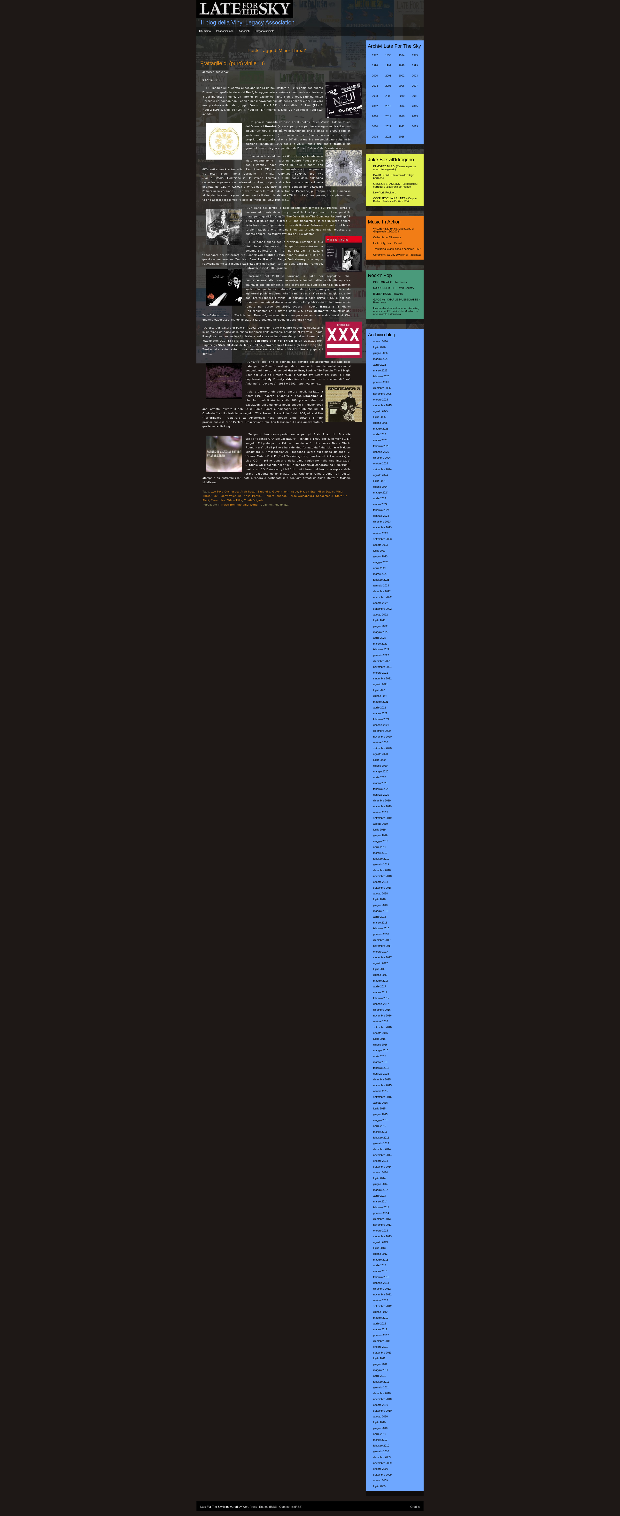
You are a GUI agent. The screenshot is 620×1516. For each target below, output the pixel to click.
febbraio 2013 (381, 1277)
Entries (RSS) (268, 1506)
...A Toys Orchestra (225, 491)
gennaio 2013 (381, 1282)
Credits (415, 1506)
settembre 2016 (382, 1027)
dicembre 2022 (382, 591)
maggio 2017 (380, 980)
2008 (375, 95)
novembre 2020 (382, 736)
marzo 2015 (380, 1131)
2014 (401, 106)
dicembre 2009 (382, 1457)
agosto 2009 (380, 1480)
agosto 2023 (380, 544)
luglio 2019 (379, 829)
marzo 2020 (380, 783)
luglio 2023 (379, 550)
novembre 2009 (382, 1463)
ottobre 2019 (380, 812)
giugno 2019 (380, 835)
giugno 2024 (380, 486)
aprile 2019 (379, 847)
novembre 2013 (382, 1224)
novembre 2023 (382, 527)
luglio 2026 (379, 347)
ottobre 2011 (380, 1346)
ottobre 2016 (380, 1021)
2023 (415, 126)
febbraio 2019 (381, 858)
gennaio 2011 (381, 1387)
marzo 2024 (380, 504)
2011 (415, 95)
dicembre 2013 (382, 1218)
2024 (375, 136)
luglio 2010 (379, 1422)
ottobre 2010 (380, 1404)
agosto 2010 (380, 1416)
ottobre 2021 (380, 672)
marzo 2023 (380, 573)
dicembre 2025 (382, 387)
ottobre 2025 (380, 399)
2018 (401, 116)
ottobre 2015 (380, 1091)
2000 (375, 75)
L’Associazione (224, 31)
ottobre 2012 (380, 1300)
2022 (401, 126)
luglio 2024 (379, 480)
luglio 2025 (379, 417)
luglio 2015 (379, 1108)
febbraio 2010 (381, 1445)
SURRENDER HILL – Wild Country (393, 287)
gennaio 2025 (381, 451)
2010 (401, 95)
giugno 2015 (380, 1114)
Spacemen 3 (324, 495)
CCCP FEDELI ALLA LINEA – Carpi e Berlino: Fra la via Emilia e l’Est (395, 200)
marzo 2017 (380, 992)
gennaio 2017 (381, 1003)
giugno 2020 (380, 765)
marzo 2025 (380, 440)
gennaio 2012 (381, 1335)
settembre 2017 (382, 957)
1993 (388, 55)
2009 (388, 95)
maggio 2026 (380, 358)
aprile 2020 (379, 777)
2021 (388, 126)
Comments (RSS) (290, 1506)
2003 (415, 75)
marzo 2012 (380, 1329)
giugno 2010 (380, 1428)
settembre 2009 (382, 1474)
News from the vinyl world (239, 504)
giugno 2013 (380, 1253)
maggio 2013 (380, 1259)
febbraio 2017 (381, 998)
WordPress (249, 1506)
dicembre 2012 (382, 1288)
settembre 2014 (382, 1166)
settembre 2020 (382, 748)
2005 (388, 85)
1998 (401, 65)
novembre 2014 (382, 1155)
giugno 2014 (380, 1184)
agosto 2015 (380, 1102)
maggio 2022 (380, 632)
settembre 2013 (382, 1236)
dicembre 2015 (382, 1079)
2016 (375, 116)
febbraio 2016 (381, 1067)
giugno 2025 (380, 422)
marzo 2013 (380, 1271)
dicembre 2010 (382, 1393)
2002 (401, 75)
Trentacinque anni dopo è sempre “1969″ (397, 248)
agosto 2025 (380, 411)
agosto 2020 (380, 754)
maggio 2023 (380, 562)
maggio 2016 (380, 1050)
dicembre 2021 (382, 661)
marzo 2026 (380, 370)
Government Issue (285, 491)
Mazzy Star (308, 491)
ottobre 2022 (380, 602)
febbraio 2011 (381, 1381)
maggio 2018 (380, 910)
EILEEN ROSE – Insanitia (388, 293)
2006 (401, 85)
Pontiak (257, 495)
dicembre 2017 (382, 940)
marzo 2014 (380, 1201)
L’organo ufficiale (264, 31)
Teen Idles (218, 500)
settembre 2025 (382, 405)
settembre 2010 (382, 1410)
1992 (375, 55)
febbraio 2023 (381, 579)
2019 (415, 116)
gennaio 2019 (381, 864)
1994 (401, 55)
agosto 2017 (380, 963)
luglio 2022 (379, 620)
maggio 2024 (380, 492)
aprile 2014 (379, 1195)
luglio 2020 (379, 759)
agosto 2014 (380, 1172)
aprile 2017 (379, 986)
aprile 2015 (379, 1125)
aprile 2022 (379, 637)
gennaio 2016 (381, 1073)
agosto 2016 (380, 1032)
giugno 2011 (380, 1364)
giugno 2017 (380, 974)
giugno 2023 (380, 556)
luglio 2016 (379, 1038)
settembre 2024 (382, 469)
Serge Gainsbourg (301, 495)
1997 (388, 65)
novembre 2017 (382, 945)
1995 (415, 55)
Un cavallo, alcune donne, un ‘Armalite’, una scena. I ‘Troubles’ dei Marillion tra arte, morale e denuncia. (396, 311)
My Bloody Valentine (228, 495)
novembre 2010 (382, 1399)
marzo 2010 (380, 1439)
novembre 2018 (382, 876)
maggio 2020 (380, 771)
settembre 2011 (382, 1352)
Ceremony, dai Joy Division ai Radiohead (397, 254)
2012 (375, 106)
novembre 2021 (382, 666)
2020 (375, 126)
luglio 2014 (379, 1178)
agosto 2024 (380, 475)
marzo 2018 (380, 922)
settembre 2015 (382, 1096)
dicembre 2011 (381, 1340)
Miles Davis (326, 491)
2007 (415, 85)
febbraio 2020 (381, 788)
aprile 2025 (379, 434)
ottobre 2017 (380, 951)
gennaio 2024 (381, 515)
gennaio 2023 (381, 585)
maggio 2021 (380, 701)
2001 (388, 75)
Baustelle (263, 491)
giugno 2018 (380, 905)
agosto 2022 (380, 614)
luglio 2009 (379, 1486)
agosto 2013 (380, 1242)
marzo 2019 (380, 852)
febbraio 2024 (381, 509)
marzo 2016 (380, 1062)
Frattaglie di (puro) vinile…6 (232, 63)
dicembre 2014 (382, 1149)
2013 (388, 106)
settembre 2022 (382, 608)
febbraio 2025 (381, 446)
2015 (415, 106)
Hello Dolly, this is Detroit (387, 243)
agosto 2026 (380, 341)
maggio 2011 (380, 1370)
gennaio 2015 (381, 1143)
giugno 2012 (380, 1311)
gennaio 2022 (381, 655)
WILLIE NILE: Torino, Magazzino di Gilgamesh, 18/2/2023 (393, 230)
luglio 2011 (379, 1358)
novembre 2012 (382, 1294)
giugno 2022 (380, 626)
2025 (388, 136)
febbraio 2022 (381, 649)
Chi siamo (205, 31)
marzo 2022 (380, 643)
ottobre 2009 (380, 1468)
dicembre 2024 (382, 457)
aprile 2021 (379, 707)
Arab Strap (248, 491)
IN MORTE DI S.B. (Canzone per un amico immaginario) (394, 168)
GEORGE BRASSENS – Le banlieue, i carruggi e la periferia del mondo (395, 185)
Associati (244, 31)
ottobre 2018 (380, 881)
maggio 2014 (380, 1189)
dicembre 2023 (382, 521)
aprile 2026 (379, 364)
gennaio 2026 (381, 382)
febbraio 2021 (381, 719)
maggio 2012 (380, 1317)
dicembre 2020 (382, 730)
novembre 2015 (382, 1085)
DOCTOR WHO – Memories (390, 282)
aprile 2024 (379, 498)
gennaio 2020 (381, 794)
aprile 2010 (379, 1433)
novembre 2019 (382, 806)
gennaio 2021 (381, 724)
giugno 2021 (380, 695)
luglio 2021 (379, 690)
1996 (375, 65)
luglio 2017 (379, 969)
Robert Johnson (275, 495)
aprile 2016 (379, 1056)
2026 (401, 136)
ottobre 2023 (380, 533)
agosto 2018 (380, 893)
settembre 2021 (382, 678)
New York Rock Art (384, 192)
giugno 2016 (380, 1044)
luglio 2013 (379, 1248)
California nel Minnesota (387, 237)
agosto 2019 (380, 823)
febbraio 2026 (381, 376)
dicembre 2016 (382, 1009)
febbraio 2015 (381, 1137)
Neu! (247, 495)
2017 (388, 116)
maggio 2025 (380, 428)
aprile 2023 (379, 568)
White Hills (234, 500)
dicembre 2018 (382, 870)
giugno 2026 (380, 353)
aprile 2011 (379, 1375)
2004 (375, 85)
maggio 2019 (380, 841)
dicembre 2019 (382, 800)
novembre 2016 (382, 1015)
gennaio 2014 (381, 1213)
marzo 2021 (380, 713)
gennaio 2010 (381, 1451)
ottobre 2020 (380, 742)
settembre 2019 (382, 817)
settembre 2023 (382, 539)
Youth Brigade (254, 500)
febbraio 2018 (381, 928)
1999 (415, 65)
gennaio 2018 (381, 934)
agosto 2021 (380, 684)
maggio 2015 (380, 1120)
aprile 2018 (379, 916)
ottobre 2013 (380, 1230)
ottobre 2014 (380, 1160)
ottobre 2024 (380, 463)
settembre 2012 (382, 1306)
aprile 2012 (379, 1323)
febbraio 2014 (381, 1207)
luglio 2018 (379, 899)
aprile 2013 (379, 1265)
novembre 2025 (382, 393)
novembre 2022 (382, 597)
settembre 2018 (382, 887)
